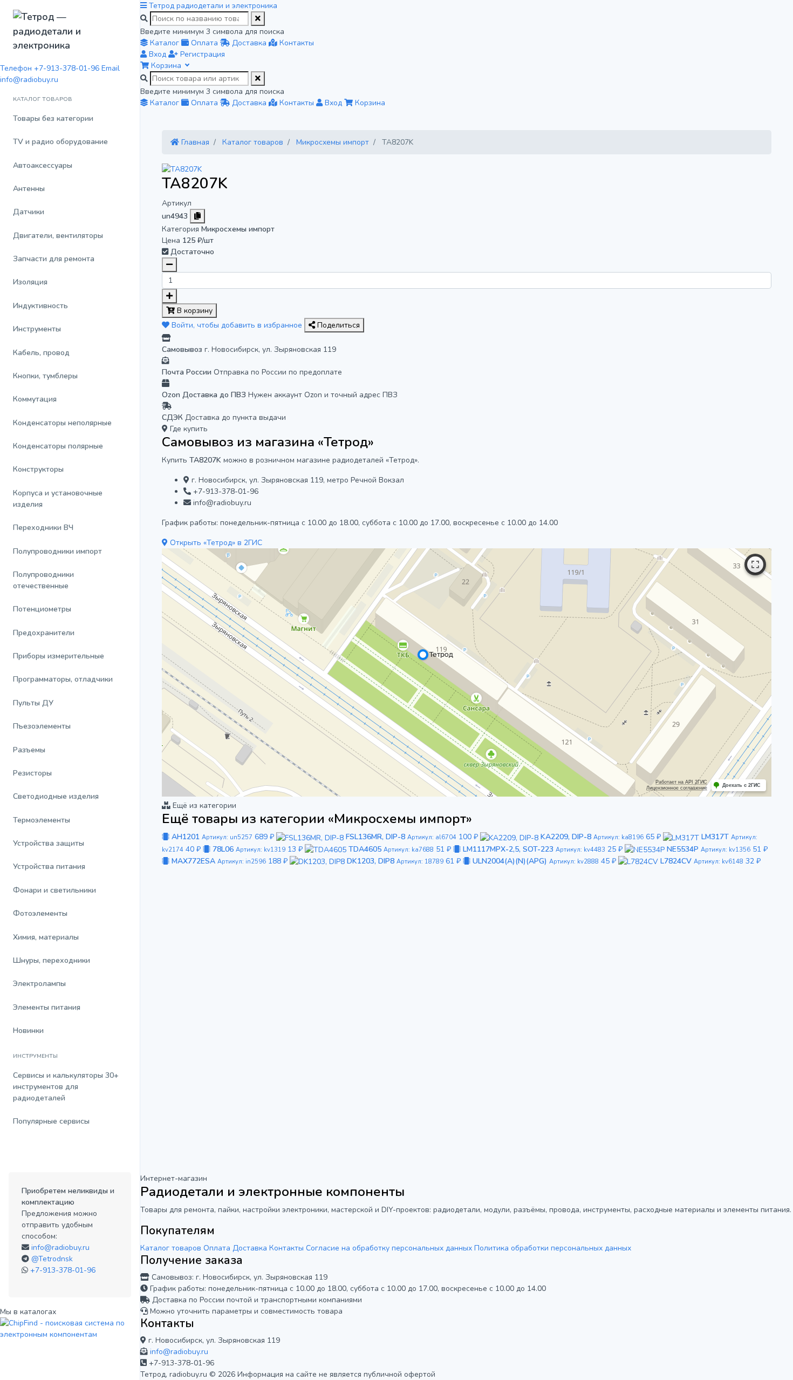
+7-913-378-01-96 (62, 1270)
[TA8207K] (182, 169)
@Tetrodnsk (52, 1259)
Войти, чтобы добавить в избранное (236, 325)
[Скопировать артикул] (197, 216)
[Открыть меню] (144, 6)
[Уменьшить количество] (169, 264)
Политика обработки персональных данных (552, 1248)
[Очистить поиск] (258, 18)
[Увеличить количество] (169, 296)
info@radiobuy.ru (60, 1247)
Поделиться (337, 325)
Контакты (286, 1248)
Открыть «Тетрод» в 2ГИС (215, 543)
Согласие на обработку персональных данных (389, 1248)
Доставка (250, 1248)
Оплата (216, 1248)
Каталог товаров (170, 1248)
